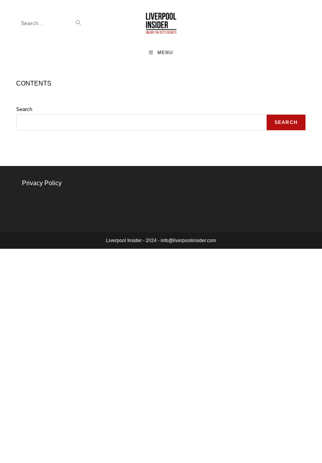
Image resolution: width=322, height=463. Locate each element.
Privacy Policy (42, 183)
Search (24, 109)
